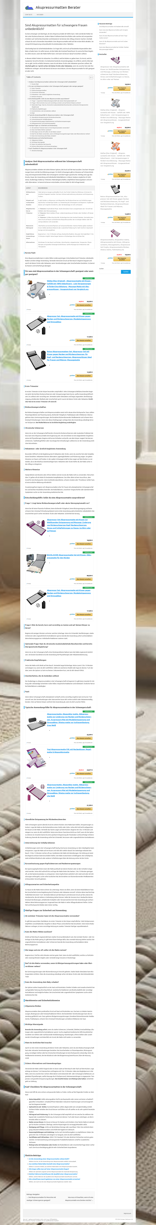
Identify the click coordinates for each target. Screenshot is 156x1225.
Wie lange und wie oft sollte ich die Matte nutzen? (46, 131)
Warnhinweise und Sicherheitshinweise (41, 138)
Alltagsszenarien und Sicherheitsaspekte (43, 123)
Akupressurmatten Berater (58, 7)
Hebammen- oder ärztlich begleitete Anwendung (46, 94)
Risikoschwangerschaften (39, 90)
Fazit (33, 113)
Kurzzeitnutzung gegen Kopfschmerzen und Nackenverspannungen (51, 121)
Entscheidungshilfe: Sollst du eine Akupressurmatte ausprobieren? (49, 98)
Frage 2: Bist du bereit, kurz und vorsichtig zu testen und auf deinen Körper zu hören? (56, 103)
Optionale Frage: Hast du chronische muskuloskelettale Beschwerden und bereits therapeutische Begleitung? (60, 105)
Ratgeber (40, 14)
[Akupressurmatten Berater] (28, 11)
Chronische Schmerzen (38, 92)
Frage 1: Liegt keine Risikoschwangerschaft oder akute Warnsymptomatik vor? (54, 101)
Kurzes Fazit (35, 84)
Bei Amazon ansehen (84, 305)
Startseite (28, 14)
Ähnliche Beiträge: (37, 150)
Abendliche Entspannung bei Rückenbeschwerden (46, 117)
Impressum (127, 1213)
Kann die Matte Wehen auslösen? (41, 129)
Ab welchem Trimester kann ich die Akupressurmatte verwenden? (50, 127)
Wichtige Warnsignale (38, 142)
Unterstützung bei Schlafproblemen (42, 119)
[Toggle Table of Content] (90, 77)
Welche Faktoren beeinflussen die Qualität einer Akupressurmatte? (53, 1174)
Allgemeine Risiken (37, 140)
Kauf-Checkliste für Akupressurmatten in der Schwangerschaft (48, 148)
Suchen (101, 268)
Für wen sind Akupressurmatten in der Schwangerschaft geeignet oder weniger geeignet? (56, 86)
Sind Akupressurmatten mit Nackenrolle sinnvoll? (114, 26)
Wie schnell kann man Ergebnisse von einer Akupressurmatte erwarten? (54, 1179)
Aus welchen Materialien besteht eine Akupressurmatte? (49, 1164)
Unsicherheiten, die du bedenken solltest (44, 111)
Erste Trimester (36, 88)
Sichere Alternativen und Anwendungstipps (44, 146)
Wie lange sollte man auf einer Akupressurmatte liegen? (49, 1169)
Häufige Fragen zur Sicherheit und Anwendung (43, 125)
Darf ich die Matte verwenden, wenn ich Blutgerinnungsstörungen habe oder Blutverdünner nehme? (61, 133)
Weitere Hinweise (37, 96)
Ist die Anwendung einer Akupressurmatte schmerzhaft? (49, 1159)
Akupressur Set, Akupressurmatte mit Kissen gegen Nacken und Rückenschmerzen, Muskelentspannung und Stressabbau (69, 319)
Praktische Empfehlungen (39, 109)
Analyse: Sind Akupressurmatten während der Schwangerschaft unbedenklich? (53, 82)
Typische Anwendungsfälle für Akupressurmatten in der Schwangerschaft (51, 115)
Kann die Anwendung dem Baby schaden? (44, 136)
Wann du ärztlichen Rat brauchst (41, 144)
